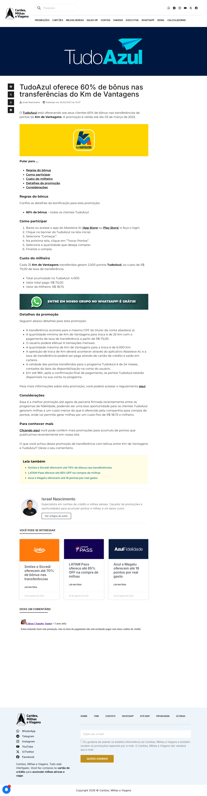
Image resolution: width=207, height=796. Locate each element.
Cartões (57, 20)
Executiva (132, 20)
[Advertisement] (175, 132)
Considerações (37, 187)
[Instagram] (180, 8)
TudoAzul (30, 112)
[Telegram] (174, 8)
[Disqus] (84, 658)
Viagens (118, 20)
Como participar (38, 174)
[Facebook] (196, 8)
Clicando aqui (30, 430)
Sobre (84, 716)
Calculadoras (176, 20)
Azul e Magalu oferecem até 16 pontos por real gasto (63, 478)
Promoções (42, 20)
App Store (90, 227)
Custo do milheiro (39, 178)
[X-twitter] (191, 8)
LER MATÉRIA (30, 587)
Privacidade (163, 716)
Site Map (145, 716)
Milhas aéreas (75, 20)
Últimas (180, 716)
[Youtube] (185, 8)
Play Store (110, 227)
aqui (142, 386)
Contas (105, 20)
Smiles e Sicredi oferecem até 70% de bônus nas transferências (70, 467)
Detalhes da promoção (43, 183)
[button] (11, 87)
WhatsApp (148, 20)
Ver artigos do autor (56, 515)
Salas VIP (92, 20)
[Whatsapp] (169, 8)
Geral (160, 20)
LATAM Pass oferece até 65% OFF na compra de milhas (64, 472)
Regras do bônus (38, 170)
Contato (110, 716)
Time (96, 716)
